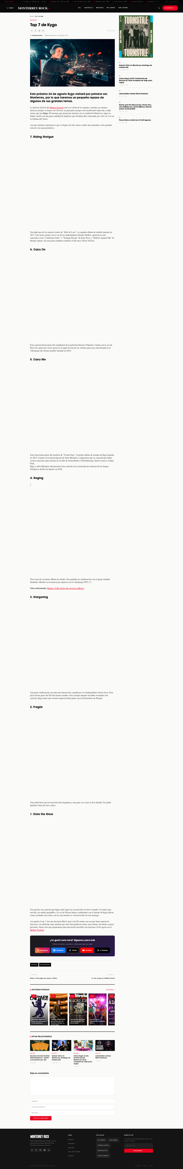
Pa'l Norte (101, 1140)
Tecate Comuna (103, 1155)
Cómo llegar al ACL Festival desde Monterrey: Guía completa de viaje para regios (83, 1060)
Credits (151, 1165)
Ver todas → (110, 989)
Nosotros (71, 1139)
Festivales (34, 964)
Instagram (44, 950)
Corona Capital (103, 1145)
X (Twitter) (104, 950)
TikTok (74, 950)
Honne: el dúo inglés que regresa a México (65, 588)
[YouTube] (44, 1150)
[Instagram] (40, 1150)
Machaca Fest (102, 1150)
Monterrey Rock (33, 8)
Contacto (71, 1156)
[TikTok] (49, 1150)
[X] (36, 1150)
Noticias (33, 20)
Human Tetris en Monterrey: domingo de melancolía (61, 1058)
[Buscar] (159, 8)
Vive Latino (113, 1140)
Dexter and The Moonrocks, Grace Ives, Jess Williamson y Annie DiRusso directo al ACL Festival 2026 (135, 107)
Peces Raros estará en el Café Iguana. (135, 120)
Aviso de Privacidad (74, 1152)
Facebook (59, 950)
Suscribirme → (139, 1150)
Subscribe (71, 1148)
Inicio (32, 16)
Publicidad (71, 1143)
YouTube (88, 950)
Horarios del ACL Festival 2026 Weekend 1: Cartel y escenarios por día (39, 1058)
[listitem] (39, 1009)
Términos (145, 1165)
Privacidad (137, 1165)
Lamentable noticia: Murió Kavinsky (133, 94)
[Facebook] (32, 1150)
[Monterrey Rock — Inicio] (47, 1136)
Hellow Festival (57, 107)
